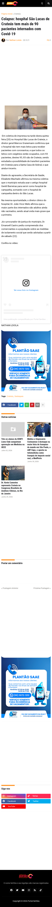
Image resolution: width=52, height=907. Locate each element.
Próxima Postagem (41, 588)
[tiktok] (40, 890)
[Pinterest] (32, 405)
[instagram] (29, 890)
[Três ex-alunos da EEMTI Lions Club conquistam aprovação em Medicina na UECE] (13, 429)
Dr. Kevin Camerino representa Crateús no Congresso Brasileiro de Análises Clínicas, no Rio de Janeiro (12, 488)
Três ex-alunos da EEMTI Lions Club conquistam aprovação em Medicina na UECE (13, 443)
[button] (3, 3)
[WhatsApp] (27, 405)
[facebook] (11, 890)
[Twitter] (21, 405)
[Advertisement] (26, 74)
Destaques (19, 396)
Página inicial (6, 14)
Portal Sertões (33, 901)
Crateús (17, 14)
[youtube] (23, 890)
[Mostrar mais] (43, 405)
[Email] (37, 405)
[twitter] (17, 890)
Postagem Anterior (10, 588)
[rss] (35, 890)
